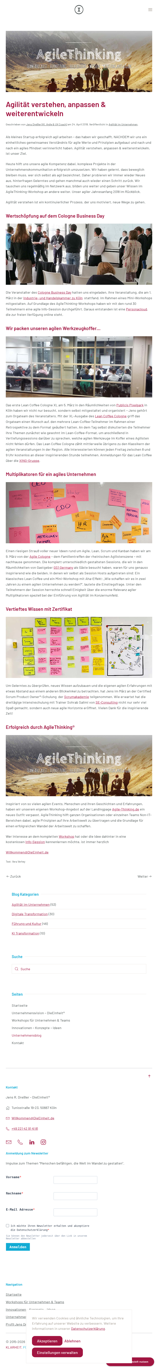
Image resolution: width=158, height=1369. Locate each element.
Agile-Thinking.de (125, 809)
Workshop (66, 836)
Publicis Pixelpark (130, 405)
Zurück (15, 876)
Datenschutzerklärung (88, 1328)
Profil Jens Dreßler (20, 1324)
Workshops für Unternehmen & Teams (41, 1020)
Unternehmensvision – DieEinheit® (38, 1013)
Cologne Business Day (54, 292)
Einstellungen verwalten (57, 1352)
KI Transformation (25, 933)
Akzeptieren (47, 1341)
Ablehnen (72, 1341)
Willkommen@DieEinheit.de (27, 852)
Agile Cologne (39, 556)
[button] (150, 9)
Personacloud (136, 309)
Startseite (20, 1005)
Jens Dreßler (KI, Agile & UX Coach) (46, 124)
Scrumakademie (76, 697)
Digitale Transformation (30, 914)
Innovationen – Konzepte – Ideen (36, 1028)
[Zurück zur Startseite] (79, 9)
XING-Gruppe (29, 460)
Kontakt (18, 1043)
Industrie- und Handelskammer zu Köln (53, 298)
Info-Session (35, 842)
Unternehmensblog (26, 1035)
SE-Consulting (107, 702)
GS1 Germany (63, 567)
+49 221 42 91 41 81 (25, 1128)
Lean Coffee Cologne (111, 416)
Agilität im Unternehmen (123, 124)
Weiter (143, 876)
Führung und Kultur (26, 923)
